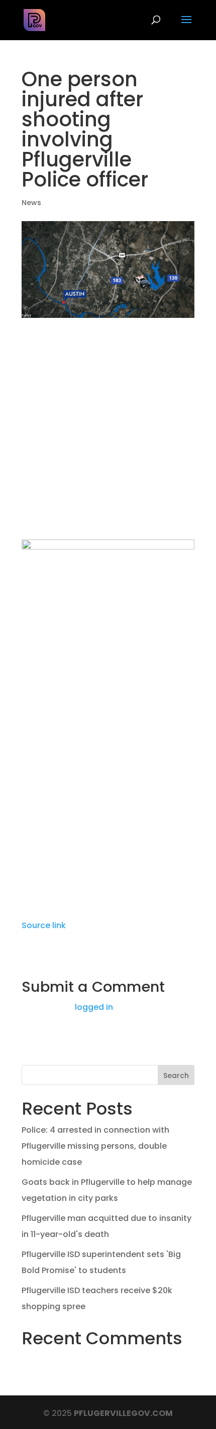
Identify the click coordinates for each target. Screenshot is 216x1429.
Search (176, 1075)
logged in (94, 1007)
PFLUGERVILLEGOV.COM (123, 1413)
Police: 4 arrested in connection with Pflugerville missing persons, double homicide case (95, 1146)
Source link (44, 925)
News (31, 203)
